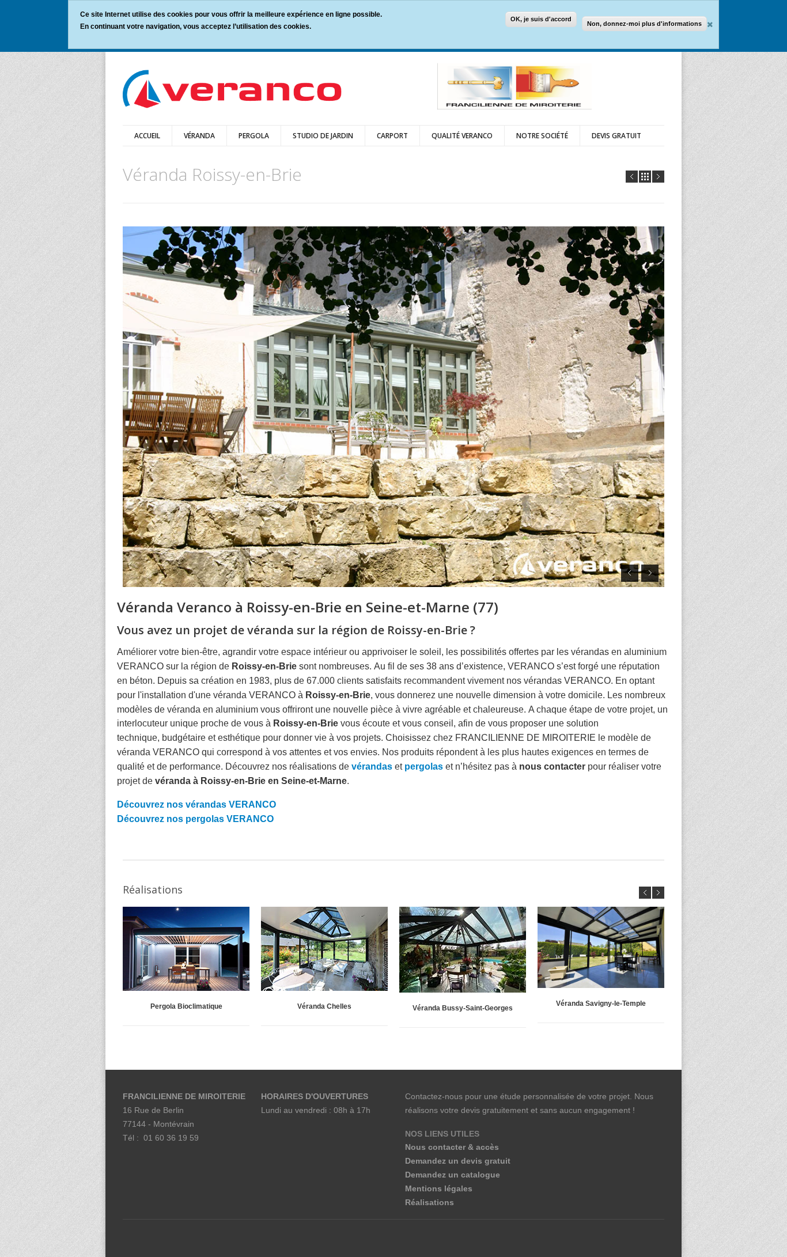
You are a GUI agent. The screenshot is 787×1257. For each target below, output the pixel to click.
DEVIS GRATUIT (616, 136)
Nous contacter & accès (452, 1147)
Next (658, 177)
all (645, 177)
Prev (632, 177)
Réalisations (429, 1202)
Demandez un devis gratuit (457, 1160)
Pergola (254, 136)
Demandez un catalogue (452, 1174)
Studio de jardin (323, 136)
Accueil (147, 136)
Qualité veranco (462, 136)
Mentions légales (438, 1188)
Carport (392, 136)
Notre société (542, 136)
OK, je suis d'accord (541, 19)
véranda (199, 136)
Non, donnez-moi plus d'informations (644, 23)
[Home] (232, 90)
